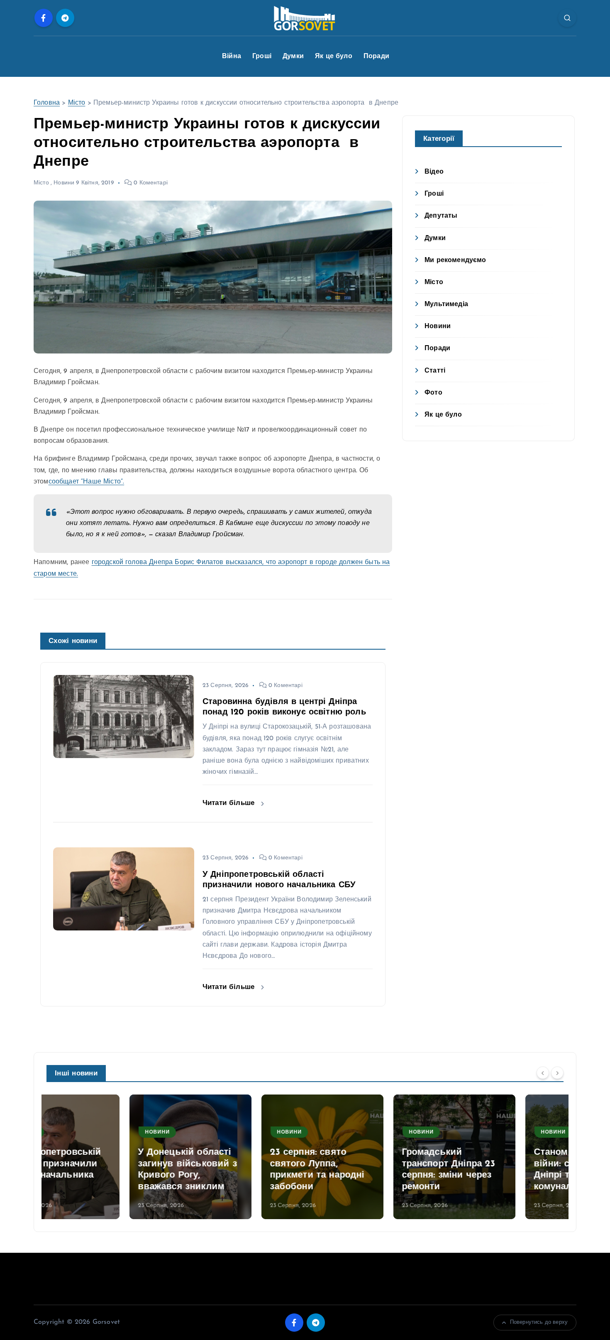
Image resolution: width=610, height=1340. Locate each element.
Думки (293, 56)
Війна (231, 56)
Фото (433, 393)
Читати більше (230, 803)
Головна (47, 103)
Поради (376, 56)
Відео (434, 172)
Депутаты (441, 216)
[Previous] (543, 1072)
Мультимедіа (446, 304)
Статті (435, 371)
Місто (76, 103)
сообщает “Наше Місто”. (86, 482)
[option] (107, 1157)
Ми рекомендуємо (455, 260)
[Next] (557, 1072)
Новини (64, 183)
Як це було (333, 56)
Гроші (261, 56)
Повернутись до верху (539, 1322)
